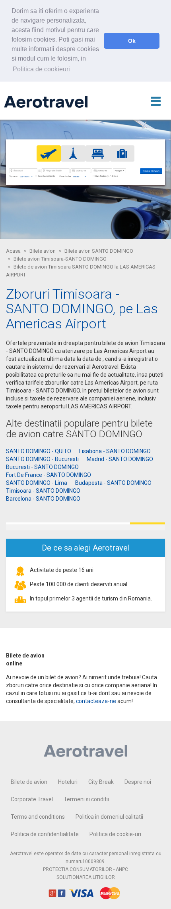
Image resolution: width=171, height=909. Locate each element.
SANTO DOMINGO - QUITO (38, 451)
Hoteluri (68, 782)
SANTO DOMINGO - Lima (36, 483)
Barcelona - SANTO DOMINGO (43, 498)
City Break (101, 782)
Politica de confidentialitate (45, 834)
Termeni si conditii (86, 799)
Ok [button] (132, 41)
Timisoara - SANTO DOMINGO (43, 491)
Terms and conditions (38, 817)
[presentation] (49, 153)
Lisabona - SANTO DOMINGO (115, 451)
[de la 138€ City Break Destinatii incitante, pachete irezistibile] (85, 526)
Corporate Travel (32, 799)
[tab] (49, 153)
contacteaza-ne (96, 701)
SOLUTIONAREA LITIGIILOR (85, 877)
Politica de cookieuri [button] (41, 69)
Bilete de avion (29, 782)
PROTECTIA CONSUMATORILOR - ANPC (85, 869)
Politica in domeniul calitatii (109, 817)
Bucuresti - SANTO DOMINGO (42, 467)
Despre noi (137, 782)
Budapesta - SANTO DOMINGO (113, 483)
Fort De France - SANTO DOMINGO (48, 475)
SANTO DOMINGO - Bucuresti (42, 459)
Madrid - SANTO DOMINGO (120, 459)
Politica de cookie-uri (115, 834)
